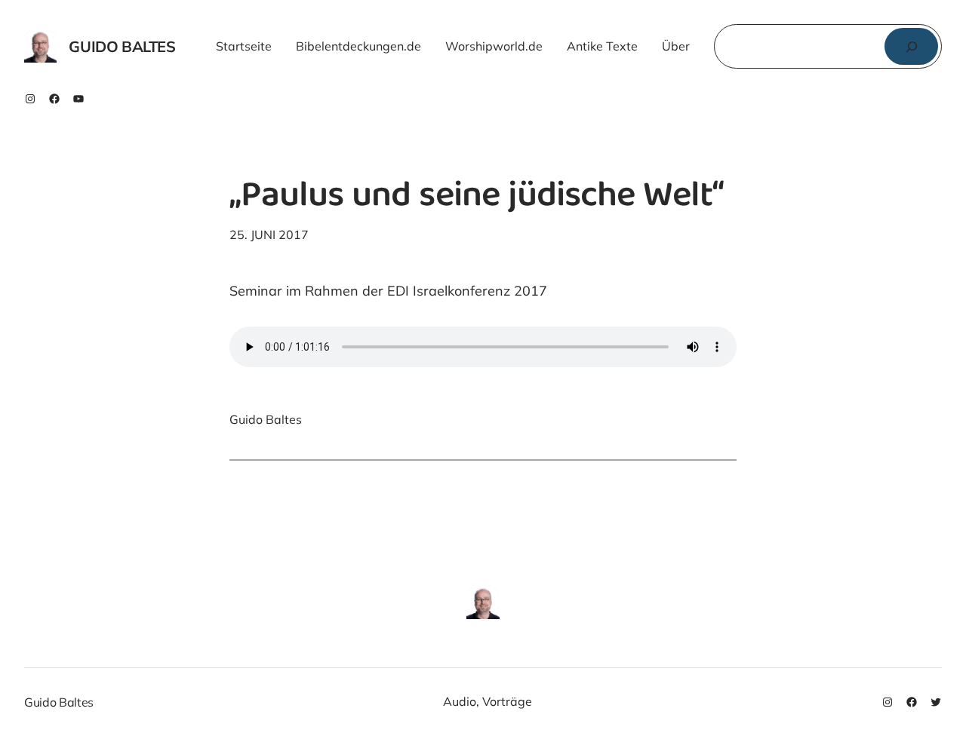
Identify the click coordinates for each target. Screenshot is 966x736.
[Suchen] (911, 46)
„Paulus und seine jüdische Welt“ (476, 198)
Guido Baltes (122, 46)
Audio (459, 701)
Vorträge (507, 701)
